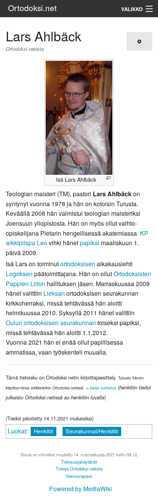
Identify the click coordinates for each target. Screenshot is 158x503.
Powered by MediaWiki (80, 488)
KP (144, 233)
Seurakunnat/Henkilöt (92, 431)
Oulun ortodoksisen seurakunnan (51, 322)
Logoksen (19, 273)
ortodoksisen (77, 263)
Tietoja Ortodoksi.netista (79, 469)
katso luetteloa (103, 388)
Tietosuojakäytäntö (79, 462)
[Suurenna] (108, 178)
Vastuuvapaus (79, 476)
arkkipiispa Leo (26, 242)
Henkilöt (43, 431)
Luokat (17, 430)
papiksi (89, 242)
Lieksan (54, 293)
